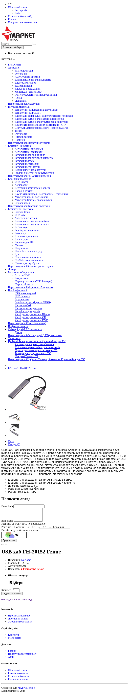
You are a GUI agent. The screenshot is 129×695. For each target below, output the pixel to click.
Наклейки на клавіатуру (28, 251)
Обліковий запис (17, 670)
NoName (26, 559)
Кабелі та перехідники (27, 88)
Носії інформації (17, 290)
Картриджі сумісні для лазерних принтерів (39, 118)
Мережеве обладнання (21, 272)
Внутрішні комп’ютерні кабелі (32, 187)
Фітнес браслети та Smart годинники (36, 94)
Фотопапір (21, 133)
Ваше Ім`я (7, 506)
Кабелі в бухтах (24, 190)
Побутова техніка (18, 326)
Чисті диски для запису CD (30, 317)
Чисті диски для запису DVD (31, 320)
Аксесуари (14, 67)
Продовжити (9, 540)
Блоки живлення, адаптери (30, 169)
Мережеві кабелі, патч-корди (31, 197)
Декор (18, 332)
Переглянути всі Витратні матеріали (29, 142)
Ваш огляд (7, 520)
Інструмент (14, 64)
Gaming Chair (22, 212)
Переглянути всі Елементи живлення (29, 175)
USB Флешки (22, 296)
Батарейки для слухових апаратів (34, 157)
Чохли (18, 97)
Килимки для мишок (27, 236)
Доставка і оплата (18, 618)
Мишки (19, 245)
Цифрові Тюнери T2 (26, 356)
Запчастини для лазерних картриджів (36, 109)
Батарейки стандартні (27, 166)
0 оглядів (6, 599)
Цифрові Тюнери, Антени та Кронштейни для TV (37, 341)
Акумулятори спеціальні (29, 148)
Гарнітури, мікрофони (27, 230)
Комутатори (22, 278)
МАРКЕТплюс (26, 687)
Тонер (18, 130)
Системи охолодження (28, 257)
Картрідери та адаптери (28, 308)
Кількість (6, 590)
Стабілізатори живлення (29, 260)
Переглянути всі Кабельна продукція (29, 206)
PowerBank (21, 73)
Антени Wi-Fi (22, 275)
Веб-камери (21, 227)
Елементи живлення (19, 145)
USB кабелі (21, 181)
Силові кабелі (23, 203)
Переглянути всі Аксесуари (24, 103)
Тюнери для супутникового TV (33, 353)
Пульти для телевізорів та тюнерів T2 (36, 350)
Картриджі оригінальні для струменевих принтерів (44, 115)
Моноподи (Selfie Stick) (28, 91)
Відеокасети (22, 299)
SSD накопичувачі (25, 293)
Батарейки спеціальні (27, 163)
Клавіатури (21, 239)
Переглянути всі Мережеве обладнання (30, 287)
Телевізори (14, 338)
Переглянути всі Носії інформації (27, 323)
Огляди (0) (14, 444)
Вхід (17, 13)
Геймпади (20, 233)
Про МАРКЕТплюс (19, 615)
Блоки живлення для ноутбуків (32, 221)
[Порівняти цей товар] (6, 544)
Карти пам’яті (23, 305)
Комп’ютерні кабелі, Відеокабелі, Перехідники (42, 194)
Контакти (13, 634)
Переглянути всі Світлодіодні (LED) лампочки (35, 335)
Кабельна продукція (19, 178)
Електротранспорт (25, 82)
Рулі (17, 254)
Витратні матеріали (19, 106)
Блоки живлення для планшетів (33, 79)
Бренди (12, 650)
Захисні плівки (23, 85)
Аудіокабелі (21, 184)
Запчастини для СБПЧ (27, 112)
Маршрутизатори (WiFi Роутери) (33, 281)
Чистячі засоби (23, 136)
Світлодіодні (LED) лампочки (25, 329)
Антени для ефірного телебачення (34, 344)
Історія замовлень (18, 673)
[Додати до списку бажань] (2, 544)
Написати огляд (23, 599)
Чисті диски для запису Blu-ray (32, 314)
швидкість (21, 100)
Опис (11, 441)
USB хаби (20, 215)
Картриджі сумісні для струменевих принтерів (41, 121)
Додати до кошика (12, 593)
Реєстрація (21, 10)
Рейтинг (6, 527)
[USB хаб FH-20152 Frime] (27, 409)
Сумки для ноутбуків (27, 263)
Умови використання (20, 621)
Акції (11, 656)
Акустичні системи (26, 218)
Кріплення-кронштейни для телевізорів (37, 347)
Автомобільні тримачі (27, 76)
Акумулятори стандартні (29, 151)
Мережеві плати (24, 284)
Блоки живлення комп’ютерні (32, 224)
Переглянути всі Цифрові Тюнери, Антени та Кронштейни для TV (46, 359)
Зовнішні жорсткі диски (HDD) (33, 302)
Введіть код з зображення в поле (19, 530)
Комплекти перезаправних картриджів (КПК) (41, 124)
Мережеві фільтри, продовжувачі (33, 200)
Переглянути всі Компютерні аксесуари (31, 266)
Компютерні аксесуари (21, 209)
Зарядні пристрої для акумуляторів (34, 172)
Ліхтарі (12, 269)
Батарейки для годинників (30, 154)
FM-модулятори (24, 70)
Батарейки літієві (24, 160)
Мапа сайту (14, 637)
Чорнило (20, 139)
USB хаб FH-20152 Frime (22, 368)
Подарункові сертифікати (22, 653)
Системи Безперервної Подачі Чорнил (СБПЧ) (41, 127)
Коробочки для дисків (27, 311)
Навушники (21, 248)
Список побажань (18, 676)
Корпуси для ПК (24, 242)
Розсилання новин (18, 679)
